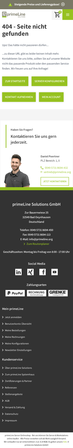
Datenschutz (11, 413)
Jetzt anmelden (13, 317)
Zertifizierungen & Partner (18, 381)
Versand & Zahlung (15, 407)
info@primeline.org (41, 239)
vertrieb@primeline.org (57, 172)
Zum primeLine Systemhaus (19, 374)
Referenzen (11, 387)
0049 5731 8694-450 (41, 230)
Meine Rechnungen (15, 336)
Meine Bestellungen (15, 330)
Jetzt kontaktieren (54, 181)
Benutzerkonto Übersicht (18, 323)
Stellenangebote (14, 394)
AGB (7, 400)
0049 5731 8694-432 (56, 168)
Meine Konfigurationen (17, 343)
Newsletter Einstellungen (18, 350)
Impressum (11, 420)
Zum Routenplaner (38, 244)
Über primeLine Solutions (18, 367)
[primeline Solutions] (13, 14)
